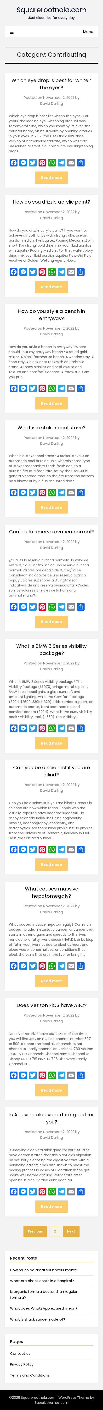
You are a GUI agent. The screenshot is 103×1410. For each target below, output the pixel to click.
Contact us (20, 1353)
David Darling (51, 103)
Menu (88, 31)
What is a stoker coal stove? (51, 427)
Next (71, 1231)
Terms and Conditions (30, 1375)
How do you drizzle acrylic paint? (51, 202)
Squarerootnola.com (51, 10)
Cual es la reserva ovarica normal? (51, 531)
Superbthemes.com (51, 1402)
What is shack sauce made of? (37, 1319)
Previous (35, 1231)
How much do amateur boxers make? (43, 1269)
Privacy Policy (22, 1364)
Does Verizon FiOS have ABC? (52, 1005)
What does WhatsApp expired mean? (43, 1308)
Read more (51, 177)
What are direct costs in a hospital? (42, 1280)
